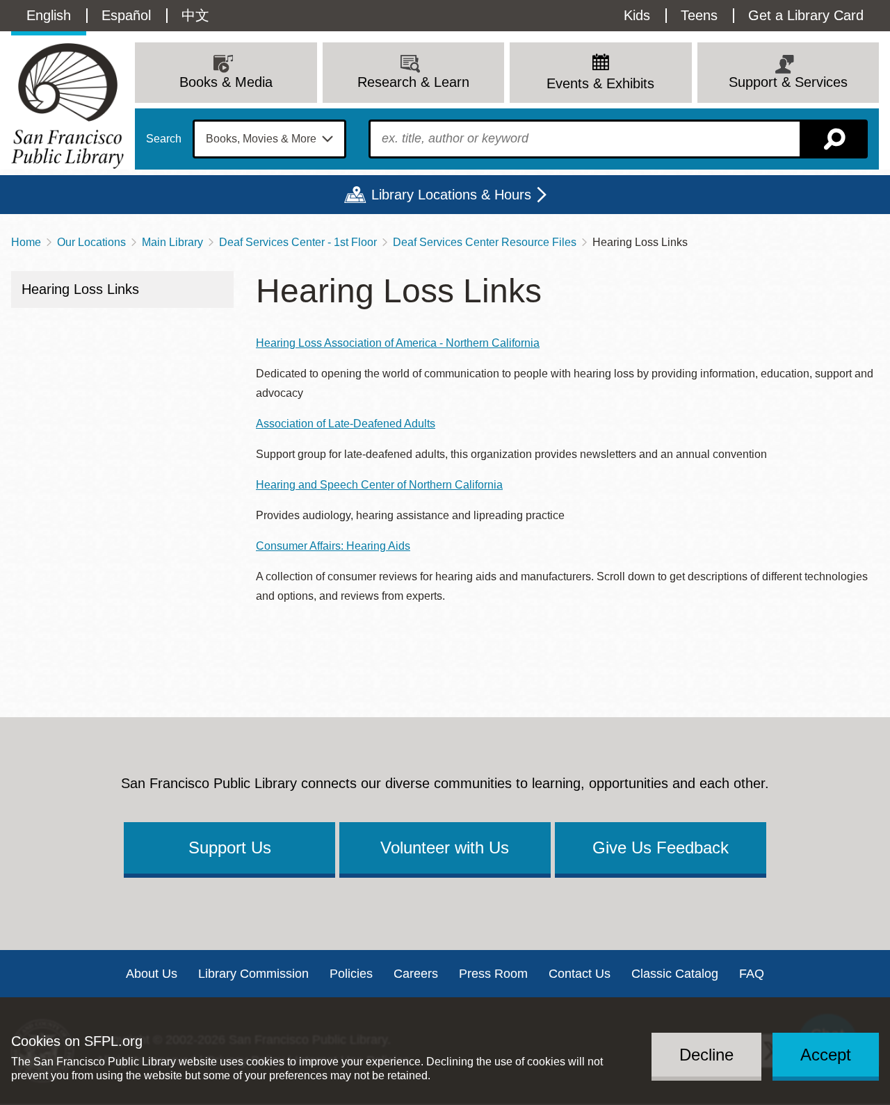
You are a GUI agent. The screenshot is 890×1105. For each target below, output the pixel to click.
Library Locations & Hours (451, 194)
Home (26, 242)
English (48, 15)
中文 (195, 15)
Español (126, 15)
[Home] (67, 106)
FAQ (751, 974)
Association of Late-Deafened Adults (345, 423)
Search (163, 139)
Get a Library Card (806, 15)
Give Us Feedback (660, 847)
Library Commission (253, 974)
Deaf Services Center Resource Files (484, 242)
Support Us (229, 847)
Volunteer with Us (444, 847)
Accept (825, 1054)
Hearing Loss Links (80, 289)
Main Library (172, 242)
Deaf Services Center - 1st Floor (298, 242)
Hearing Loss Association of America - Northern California (398, 343)
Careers (416, 974)
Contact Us (579, 974)
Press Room (493, 974)
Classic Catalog (674, 974)
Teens (699, 15)
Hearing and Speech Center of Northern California (379, 485)
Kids (637, 15)
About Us (151, 974)
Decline (706, 1054)
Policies (351, 974)
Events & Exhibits (600, 83)
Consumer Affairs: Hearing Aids (333, 546)
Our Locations (91, 242)
